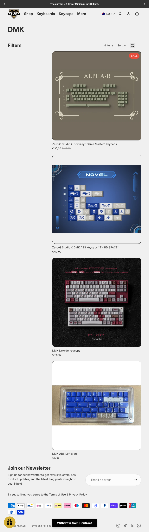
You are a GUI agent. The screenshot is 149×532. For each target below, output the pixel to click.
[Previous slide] (58, 95)
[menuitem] (81, 13)
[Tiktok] (125, 525)
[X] (132, 525)
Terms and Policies (40, 525)
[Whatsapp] (139, 525)
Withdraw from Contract (74, 523)
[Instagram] (118, 525)
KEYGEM (21, 525)
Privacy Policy (78, 494)
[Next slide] (135, 95)
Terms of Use (57, 494)
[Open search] (120, 14)
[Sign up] (135, 480)
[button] (121, 45)
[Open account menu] (128, 14)
